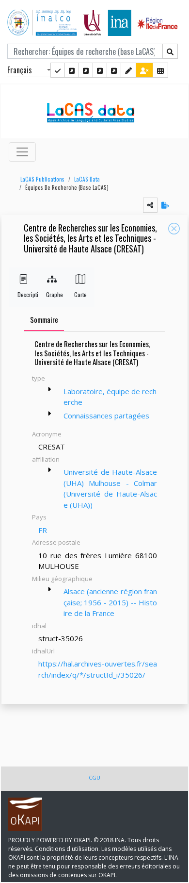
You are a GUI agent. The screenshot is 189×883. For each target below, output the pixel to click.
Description (23, 294)
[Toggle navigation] (22, 152)
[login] (144, 70)
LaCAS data (87, 179)
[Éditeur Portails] (57, 70)
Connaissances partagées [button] (106, 415)
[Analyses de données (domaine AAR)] (100, 70)
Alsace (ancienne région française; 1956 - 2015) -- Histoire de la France (110, 602)
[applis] (160, 70)
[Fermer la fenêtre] (174, 228)
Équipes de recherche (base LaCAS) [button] (67, 187)
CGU (94, 777)
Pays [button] (39, 517)
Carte (80, 294)
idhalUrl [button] (43, 651)
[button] (40, 179)
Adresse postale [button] (56, 542)
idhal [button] (39, 625)
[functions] (128, 70)
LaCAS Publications (42, 179)
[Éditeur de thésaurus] (86, 70)
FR (42, 530)
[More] (49, 389)
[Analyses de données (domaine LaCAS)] (114, 70)
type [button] (38, 378)
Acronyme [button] (47, 434)
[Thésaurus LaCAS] (71, 70)
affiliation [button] (46, 459)
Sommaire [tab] (44, 319)
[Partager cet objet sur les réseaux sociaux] (150, 205)
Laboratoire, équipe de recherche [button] (110, 396)
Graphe (52, 294)
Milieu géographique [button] (62, 578)
